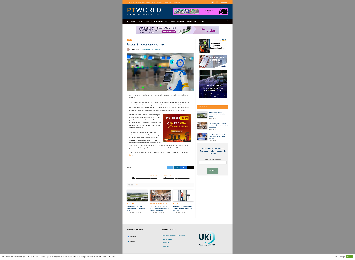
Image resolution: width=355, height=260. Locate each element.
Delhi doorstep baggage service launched (177, 178)
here (130, 155)
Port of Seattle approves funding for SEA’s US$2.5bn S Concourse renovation (159, 208)
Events (203, 21)
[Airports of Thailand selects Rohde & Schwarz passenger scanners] (183, 195)
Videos (172, 21)
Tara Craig (135, 49)
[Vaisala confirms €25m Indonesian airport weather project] (137, 195)
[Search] (227, 21)
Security (175, 203)
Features (149, 21)
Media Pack (176, 2)
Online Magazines (160, 21)
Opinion (141, 21)
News (133, 21)
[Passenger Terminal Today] (145, 11)
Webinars (180, 21)
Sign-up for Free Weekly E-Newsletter (139, 2)
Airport (129, 39)
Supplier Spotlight (192, 21)
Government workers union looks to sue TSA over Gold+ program (217, 136)
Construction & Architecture (158, 203)
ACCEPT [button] (349, 256)
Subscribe (224, 2)
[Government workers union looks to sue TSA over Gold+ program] (202, 136)
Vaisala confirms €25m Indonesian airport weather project (136, 208)
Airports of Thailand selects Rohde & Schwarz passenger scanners (182, 208)
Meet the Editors (157, 2)
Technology (130, 203)
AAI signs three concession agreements (144, 178)
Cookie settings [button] (340, 257)
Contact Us (167, 2)
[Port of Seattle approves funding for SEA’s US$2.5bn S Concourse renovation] (160, 195)
